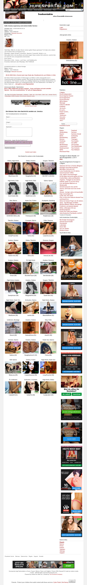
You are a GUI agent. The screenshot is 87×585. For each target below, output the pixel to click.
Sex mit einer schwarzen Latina (27, 96)
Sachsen (74, 132)
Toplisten (62, 549)
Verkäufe (62, 119)
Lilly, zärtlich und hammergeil (68, 174)
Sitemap (62, 551)
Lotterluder (63, 225)
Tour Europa (75, 144)
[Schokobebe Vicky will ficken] (71, 256)
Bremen (62, 139)
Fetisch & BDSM (65, 104)
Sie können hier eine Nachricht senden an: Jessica (24, 111)
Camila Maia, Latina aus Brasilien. (70, 178)
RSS (61, 159)
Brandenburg (64, 137)
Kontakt (41, 556)
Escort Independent (65, 94)
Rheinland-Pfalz (64, 151)
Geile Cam (44, 94)
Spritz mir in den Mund (35, 94)
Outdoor (62, 113)
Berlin (61, 135)
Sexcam (30, 10)
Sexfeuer (17, 96)
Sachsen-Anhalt (76, 134)
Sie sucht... (63, 108)
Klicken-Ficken (64, 230)
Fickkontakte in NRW (9, 96)
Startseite (7, 10)
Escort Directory (64, 99)
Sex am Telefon (64, 228)
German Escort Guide (66, 221)
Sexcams (62, 117)
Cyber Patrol (57, 582)
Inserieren (14, 10)
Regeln (31, 556)
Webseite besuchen (16, 33)
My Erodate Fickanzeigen (16, 94)
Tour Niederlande (76, 146)
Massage (62, 103)
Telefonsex (63, 115)
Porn (54, 10)
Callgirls (62, 92)
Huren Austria (47, 10)
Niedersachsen (64, 148)
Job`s (61, 120)
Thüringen (74, 139)
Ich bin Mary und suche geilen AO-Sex (71, 176)
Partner (62, 547)
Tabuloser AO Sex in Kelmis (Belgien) (71, 166)
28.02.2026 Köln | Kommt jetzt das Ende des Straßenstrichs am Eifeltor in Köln (31, 75)
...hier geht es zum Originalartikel (24, 84)
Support (62, 553)
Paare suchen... (64, 111)
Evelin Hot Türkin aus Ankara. (69, 211)
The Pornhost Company (55, 574)
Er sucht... (63, 110)
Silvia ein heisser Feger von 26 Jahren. (71, 201)
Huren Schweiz (38, 10)
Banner (62, 544)
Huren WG (63, 227)
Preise (62, 546)
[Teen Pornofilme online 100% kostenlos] (71, 85)
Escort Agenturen (65, 97)
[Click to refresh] (18, 142)
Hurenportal (63, 223)
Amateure (26, 94)
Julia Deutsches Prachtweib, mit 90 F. (71, 213)
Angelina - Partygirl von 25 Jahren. (70, 180)
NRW (61, 149)
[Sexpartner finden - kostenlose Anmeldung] (43, 18)
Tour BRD (74, 142)
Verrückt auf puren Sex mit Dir (69, 187)
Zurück (27, 152)
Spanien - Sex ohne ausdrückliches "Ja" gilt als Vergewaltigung (22, 90)
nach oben (33, 152)
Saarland (74, 130)
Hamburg (62, 141)
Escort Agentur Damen (66, 96)
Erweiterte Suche (65, 125)
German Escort (52, 94)
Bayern (62, 134)
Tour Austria (74, 141)
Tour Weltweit (75, 149)
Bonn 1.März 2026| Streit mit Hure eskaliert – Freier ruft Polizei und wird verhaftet (27, 88)
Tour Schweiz (75, 148)
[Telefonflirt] (71, 280)
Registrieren (63, 29)
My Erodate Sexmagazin (67, 220)
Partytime (62, 106)
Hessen (62, 142)
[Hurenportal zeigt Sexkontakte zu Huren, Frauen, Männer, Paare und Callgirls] (43, 8)
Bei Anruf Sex (22, 10)
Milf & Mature (64, 101)
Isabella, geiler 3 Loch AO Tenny (69, 181)
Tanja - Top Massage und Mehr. (69, 202)
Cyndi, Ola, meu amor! (66, 195)
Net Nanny (65, 582)
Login (61, 27)
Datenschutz (24, 556)
